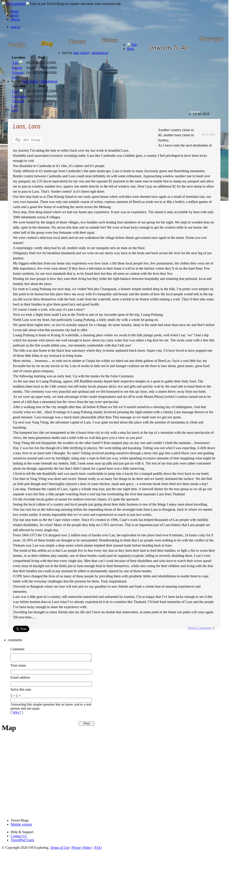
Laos (14, 110)
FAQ (98, 847)
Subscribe (195, 112)
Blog (130, 49)
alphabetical (99, 53)
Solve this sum (20, 689)
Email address (20, 677)
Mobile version (21, 824)
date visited (81, 53)
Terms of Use (59, 847)
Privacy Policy (82, 847)
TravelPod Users (22, 840)
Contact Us (19, 836)
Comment (17, 649)
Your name (18, 665)
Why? (16, 712)
